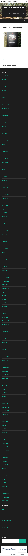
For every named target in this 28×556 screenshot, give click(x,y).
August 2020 (5, 335)
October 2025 (5, 111)
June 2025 (4, 126)
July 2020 (4, 338)
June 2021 (4, 299)
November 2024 (5, 151)
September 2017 (5, 461)
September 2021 (5, 288)
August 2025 (5, 119)
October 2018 (5, 414)
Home (3, 509)
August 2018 (5, 421)
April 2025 (4, 133)
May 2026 (4, 86)
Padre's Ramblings (14, 8)
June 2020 (4, 342)
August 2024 (5, 162)
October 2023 (5, 198)
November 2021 (5, 281)
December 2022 (5, 234)
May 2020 (4, 346)
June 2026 (4, 83)
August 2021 (5, 292)
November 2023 (5, 194)
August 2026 (5, 75)
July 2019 (4, 382)
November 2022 (5, 237)
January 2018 (5, 446)
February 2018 (5, 443)
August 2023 (5, 205)
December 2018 (5, 407)
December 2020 (5, 320)
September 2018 (5, 418)
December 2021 (5, 277)
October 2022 (5, 241)
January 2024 (5, 187)
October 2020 (5, 328)
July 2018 (4, 425)
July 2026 (4, 79)
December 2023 (5, 191)
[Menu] (4, 21)
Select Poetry (5, 527)
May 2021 (4, 302)
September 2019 (5, 374)
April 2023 (4, 219)
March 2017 (4, 482)
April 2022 (4, 263)
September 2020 (5, 331)
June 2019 (4, 385)
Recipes (3, 523)
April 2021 (4, 306)
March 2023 (4, 223)
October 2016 (5, 500)
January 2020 (5, 360)
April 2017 (4, 479)
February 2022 (5, 270)
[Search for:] (14, 541)
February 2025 (5, 140)
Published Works (6, 531)
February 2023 (5, 227)
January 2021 (5, 317)
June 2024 (4, 169)
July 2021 (4, 295)
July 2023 (4, 209)
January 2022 (5, 273)
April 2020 (4, 349)
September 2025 (5, 115)
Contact (4, 516)
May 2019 (4, 389)
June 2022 (4, 255)
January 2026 (5, 101)
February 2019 (5, 400)
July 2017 (4, 468)
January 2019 (5, 403)
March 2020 (4, 353)
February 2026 (5, 97)
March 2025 (4, 137)
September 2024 (5, 158)
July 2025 (4, 122)
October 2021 (5, 284)
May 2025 (4, 129)
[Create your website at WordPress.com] (14, 1)
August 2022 (5, 248)
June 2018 (4, 428)
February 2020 (5, 356)
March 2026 (4, 93)
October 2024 (5, 155)
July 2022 (4, 252)
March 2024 (4, 180)
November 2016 (5, 497)
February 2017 (5, 486)
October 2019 (5, 371)
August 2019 (5, 378)
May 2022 (4, 259)
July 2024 (4, 165)
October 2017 (5, 457)
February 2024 (5, 183)
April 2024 (4, 176)
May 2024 (4, 173)
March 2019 (4, 396)
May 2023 (4, 216)
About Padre (5, 513)
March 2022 (4, 266)
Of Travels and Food (6, 520)
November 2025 (5, 108)
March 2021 (4, 310)
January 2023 (5, 230)
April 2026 (4, 90)
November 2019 (5, 367)
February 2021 (5, 313)
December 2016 (5, 493)
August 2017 (5, 464)
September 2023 (5, 202)
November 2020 (5, 324)
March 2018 (4, 439)
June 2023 (4, 212)
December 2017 (5, 450)
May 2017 (4, 475)
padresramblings (13, 29)
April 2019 (4, 392)
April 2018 (4, 436)
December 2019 (5, 363)
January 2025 (5, 144)
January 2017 (5, 490)
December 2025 (5, 104)
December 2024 (5, 147)
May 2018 (4, 432)
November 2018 (5, 410)
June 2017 (4, 472)
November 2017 (5, 454)
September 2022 (5, 245)
